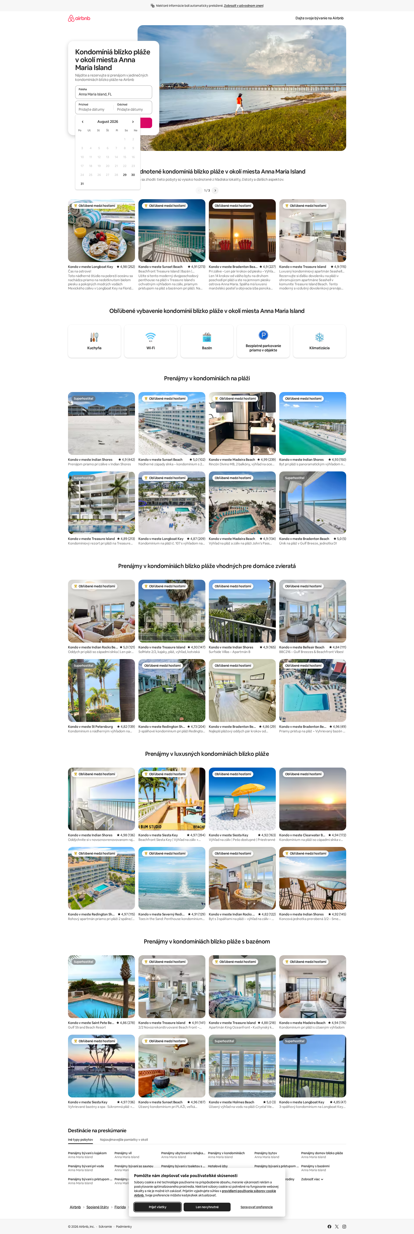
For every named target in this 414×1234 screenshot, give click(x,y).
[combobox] (114, 94)
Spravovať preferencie (257, 1207)
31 (82, 184)
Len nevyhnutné (207, 1207)
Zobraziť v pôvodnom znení (243, 6)
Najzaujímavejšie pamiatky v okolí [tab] (124, 1140)
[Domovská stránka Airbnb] (79, 18)
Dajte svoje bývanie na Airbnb (320, 18)
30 (133, 175)
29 (124, 175)
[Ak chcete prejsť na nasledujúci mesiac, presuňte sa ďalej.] (132, 121)
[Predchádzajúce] (199, 190)
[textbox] (94, 109)
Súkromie (105, 1227)
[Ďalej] (215, 190)
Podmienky (124, 1227)
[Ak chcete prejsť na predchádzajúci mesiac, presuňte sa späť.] (82, 121)
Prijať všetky (157, 1207)
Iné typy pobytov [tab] (80, 1140)
